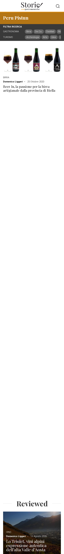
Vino (8, 532)
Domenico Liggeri (13, 81)
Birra (6, 77)
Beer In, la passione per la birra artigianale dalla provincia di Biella (29, 88)
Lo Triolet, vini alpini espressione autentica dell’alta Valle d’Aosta (26, 545)
